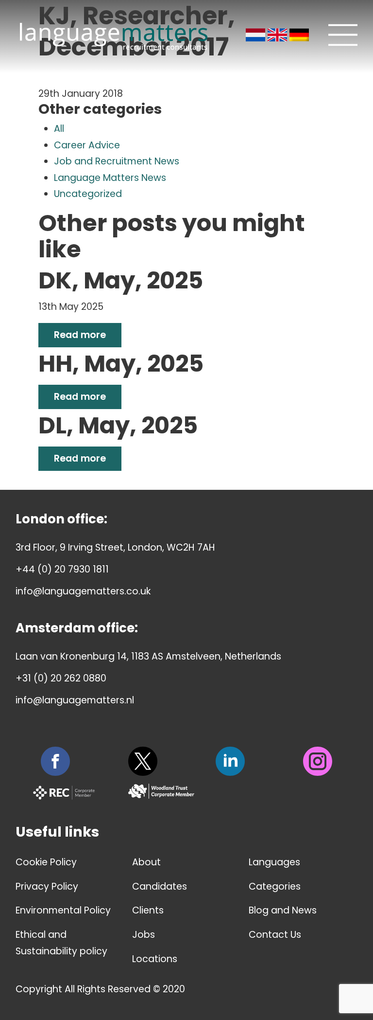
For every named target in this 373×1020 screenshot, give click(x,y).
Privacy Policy (47, 886)
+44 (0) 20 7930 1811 (62, 569)
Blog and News (283, 910)
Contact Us (275, 934)
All (59, 128)
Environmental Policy (63, 910)
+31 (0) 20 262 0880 (61, 678)
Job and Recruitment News (116, 161)
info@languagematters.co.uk (83, 591)
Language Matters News (110, 177)
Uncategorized (88, 193)
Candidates (159, 886)
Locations (154, 959)
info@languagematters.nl (75, 700)
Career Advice (87, 145)
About (146, 862)
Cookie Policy (46, 862)
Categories (275, 886)
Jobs (143, 934)
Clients (148, 910)
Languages (274, 862)
